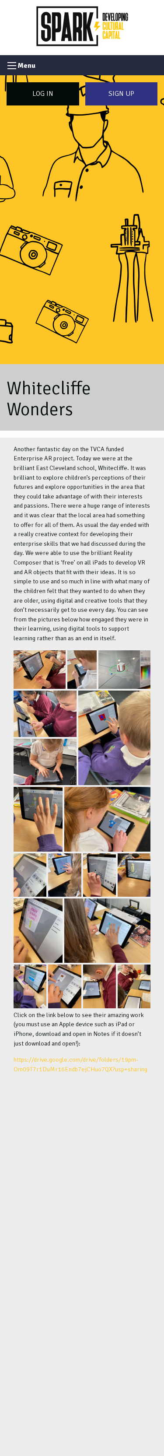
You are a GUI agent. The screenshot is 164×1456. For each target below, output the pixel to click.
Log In (42, 93)
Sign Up (121, 93)
